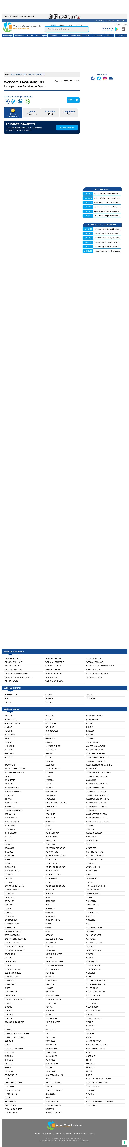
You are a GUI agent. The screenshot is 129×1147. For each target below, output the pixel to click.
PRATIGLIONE (51, 1052)
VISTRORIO (91, 1026)
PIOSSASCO (50, 1003)
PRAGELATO (50, 1030)
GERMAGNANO (11, 1113)
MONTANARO (51, 878)
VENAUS (89, 958)
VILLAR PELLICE (93, 996)
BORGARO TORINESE (14, 810)
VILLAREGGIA (92, 1007)
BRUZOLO (9, 852)
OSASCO (49, 924)
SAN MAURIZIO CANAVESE (97, 799)
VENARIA (90, 954)
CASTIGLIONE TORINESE (15, 950)
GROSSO (49, 735)
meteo (53, 25)
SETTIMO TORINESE (95, 856)
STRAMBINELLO (93, 867)
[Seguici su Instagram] (105, 78)
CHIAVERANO (10, 984)
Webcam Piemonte (54, 673)
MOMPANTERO (51, 852)
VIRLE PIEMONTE (93, 1018)
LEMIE (48, 776)
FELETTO (9, 1071)
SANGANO (90, 825)
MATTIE (48, 829)
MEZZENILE (50, 844)
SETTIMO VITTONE (94, 859)
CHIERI (8, 988)
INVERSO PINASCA (53, 746)
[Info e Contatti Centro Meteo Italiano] (111, 78)
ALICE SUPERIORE (12, 723)
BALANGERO (10, 765)
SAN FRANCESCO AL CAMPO (98, 772)
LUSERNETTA (51, 807)
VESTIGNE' (90, 1090)
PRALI (48, 1033)
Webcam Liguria (53, 658)
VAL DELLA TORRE (94, 928)
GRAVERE (49, 727)
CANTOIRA (9, 905)
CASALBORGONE (12, 924)
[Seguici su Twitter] (99, 78)
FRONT (8, 1098)
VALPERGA (90, 939)
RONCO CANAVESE (94, 716)
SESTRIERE (91, 848)
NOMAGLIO (50, 901)
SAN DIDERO (91, 769)
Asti (7, 698)
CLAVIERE (9, 1018)
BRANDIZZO (10, 829)
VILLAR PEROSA (93, 999)
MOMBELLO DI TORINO (55, 848)
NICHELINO (50, 890)
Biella (8, 702)
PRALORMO (50, 1037)
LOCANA (49, 788)
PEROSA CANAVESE (53, 969)
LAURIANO (49, 772)
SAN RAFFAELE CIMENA (96, 814)
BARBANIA (9, 784)
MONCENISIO (51, 863)
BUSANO (8, 863)
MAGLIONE (50, 814)
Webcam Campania (13, 670)
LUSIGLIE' (90, 1067)
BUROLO (8, 859)
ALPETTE (8, 731)
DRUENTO (9, 1060)
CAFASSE (9, 875)
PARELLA (49, 946)
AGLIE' (89, 1037)
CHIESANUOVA (11, 992)
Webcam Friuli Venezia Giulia (19, 677)
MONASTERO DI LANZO (55, 856)
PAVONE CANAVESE (53, 954)
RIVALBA (49, 1079)
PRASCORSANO (52, 1049)
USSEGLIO (90, 920)
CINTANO (8, 1011)
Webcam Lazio (11, 681)
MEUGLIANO (50, 841)
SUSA (88, 875)
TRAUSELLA (91, 901)
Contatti (120, 21)
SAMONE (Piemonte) (95, 754)
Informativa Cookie (79, 1134)
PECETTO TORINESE (54, 962)
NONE (48, 905)
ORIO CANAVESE (52, 920)
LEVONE (49, 784)
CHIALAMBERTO (12, 977)
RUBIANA (90, 731)
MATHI (48, 825)
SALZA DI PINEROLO (95, 750)
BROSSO (8, 837)
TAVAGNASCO (92, 878)
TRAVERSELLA (92, 905)
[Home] (22, 32)
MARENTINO (50, 818)
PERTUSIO (49, 977)
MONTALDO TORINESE (55, 867)
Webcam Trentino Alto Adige (100, 666)
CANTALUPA (10, 901)
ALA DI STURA (11, 720)
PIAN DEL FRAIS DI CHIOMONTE (99, 1101)
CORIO (7, 1045)
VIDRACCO (90, 973)
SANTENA (90, 829)
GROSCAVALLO (51, 731)
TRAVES (89, 909)
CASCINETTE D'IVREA (95, 1049)
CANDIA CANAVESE (13, 890)
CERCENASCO (11, 962)
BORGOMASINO (11, 818)
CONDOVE (9, 1041)
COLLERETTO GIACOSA (15, 1037)
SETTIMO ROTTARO (94, 852)
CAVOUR (8, 958)
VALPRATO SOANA (94, 943)
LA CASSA (49, 761)
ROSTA (89, 723)
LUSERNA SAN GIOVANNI (56, 803)
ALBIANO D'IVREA (93, 1041)
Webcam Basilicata (14, 662)
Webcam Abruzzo (13, 658)
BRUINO (8, 844)
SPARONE (90, 863)
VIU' (88, 1098)
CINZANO (9, 1015)
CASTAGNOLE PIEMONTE (15, 939)
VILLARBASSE (92, 1003)
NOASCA (49, 893)
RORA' (89, 1075)
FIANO (7, 1079)
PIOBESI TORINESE (53, 999)
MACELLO (49, 810)
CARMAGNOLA (11, 920)
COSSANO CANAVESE (14, 1049)
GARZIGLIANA (11, 1105)
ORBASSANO (50, 916)
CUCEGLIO (9, 1052)
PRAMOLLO (50, 1041)
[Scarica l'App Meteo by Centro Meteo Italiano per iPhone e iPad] (124, 29)
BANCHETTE (10, 780)
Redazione (110, 21)
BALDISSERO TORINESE (15, 772)
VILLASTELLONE (93, 1011)
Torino (89, 695)
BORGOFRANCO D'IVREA (97, 1045)
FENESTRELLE (11, 1075)
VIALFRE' (90, 1094)
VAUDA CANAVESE (94, 950)
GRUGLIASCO (51, 738)
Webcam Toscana (94, 662)
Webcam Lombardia (54, 662)
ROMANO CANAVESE (54, 1113)
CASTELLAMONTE (12, 943)
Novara (49, 698)
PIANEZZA (49, 984)
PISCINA (48, 1007)
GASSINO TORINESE (13, 1109)
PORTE (48, 1026)
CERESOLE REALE (12, 969)
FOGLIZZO (9, 1086)
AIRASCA (8, 716)
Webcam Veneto (94, 677)
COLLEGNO (9, 1030)
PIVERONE (49, 1011)
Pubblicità (57, 1134)
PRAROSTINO (51, 1045)
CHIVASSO (9, 1003)
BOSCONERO (10, 825)
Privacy (91, 1134)
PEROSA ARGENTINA (54, 965)
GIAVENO (49, 720)
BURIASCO (9, 856)
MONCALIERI (50, 859)
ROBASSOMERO (52, 1101)
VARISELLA (91, 946)
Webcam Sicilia (93, 658)
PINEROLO (50, 992)
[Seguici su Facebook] (93, 78)
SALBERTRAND (92, 742)
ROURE (89, 727)
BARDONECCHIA (12, 788)
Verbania (90, 698)
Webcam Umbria (93, 670)
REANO (48, 1067)
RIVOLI (48, 1098)
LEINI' (88, 1060)
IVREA (48, 757)
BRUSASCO (9, 848)
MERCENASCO (51, 837)
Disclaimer (67, 1134)
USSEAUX (90, 916)
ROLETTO (49, 1109)
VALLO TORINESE (93, 935)
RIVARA (48, 1086)
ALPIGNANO (10, 735)
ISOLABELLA (50, 750)
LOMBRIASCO (51, 795)
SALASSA (90, 738)
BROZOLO (9, 841)
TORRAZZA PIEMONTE (95, 886)
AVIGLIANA (9, 754)
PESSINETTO (51, 980)
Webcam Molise (52, 670)
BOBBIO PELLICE (12, 803)
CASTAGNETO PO (12, 935)
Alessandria (11, 695)
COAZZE (8, 1026)
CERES (8, 965)
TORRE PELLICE (93, 893)
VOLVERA (90, 1033)
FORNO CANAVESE (13, 1090)
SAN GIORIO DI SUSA (95, 788)
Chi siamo (100, 21)
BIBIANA (8, 799)
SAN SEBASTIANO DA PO (96, 818)
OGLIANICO (50, 912)
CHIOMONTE (10, 996)
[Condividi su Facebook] (7, 101)
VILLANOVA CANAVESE (95, 984)
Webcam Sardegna (54, 681)
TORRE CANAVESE (94, 890)
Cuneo (48, 695)
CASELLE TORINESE (13, 931)
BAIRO (7, 761)
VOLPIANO (90, 1030)
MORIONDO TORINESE (55, 886)
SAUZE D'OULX (92, 1086)
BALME (8, 776)
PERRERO (49, 973)
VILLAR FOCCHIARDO (95, 992)
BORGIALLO (10, 814)
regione (79, 25)
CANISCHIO (9, 897)
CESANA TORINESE (13, 973)
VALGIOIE (90, 931)
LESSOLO (49, 780)
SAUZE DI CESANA (94, 833)
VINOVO (89, 1015)
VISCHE (89, 1022)
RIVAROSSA (50, 1094)
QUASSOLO (50, 1060)
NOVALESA (50, 909)
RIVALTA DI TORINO (53, 1083)
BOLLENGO (9, 807)
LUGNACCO (50, 799)
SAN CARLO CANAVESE (96, 761)
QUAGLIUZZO (51, 1056)
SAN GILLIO (91, 780)
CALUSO (8, 878)
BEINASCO (9, 795)
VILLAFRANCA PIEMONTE (97, 980)
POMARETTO (51, 1018)
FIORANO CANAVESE (13, 1083)
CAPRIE (8, 909)
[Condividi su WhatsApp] (27, 101)
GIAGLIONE (50, 716)
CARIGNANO (10, 916)
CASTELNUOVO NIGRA (14, 946)
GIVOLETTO (50, 723)
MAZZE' (89, 1071)
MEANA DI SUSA (52, 833)
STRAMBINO (91, 871)
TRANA (89, 897)
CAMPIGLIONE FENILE (14, 886)
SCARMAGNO (92, 841)
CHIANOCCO (10, 980)
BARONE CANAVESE (13, 791)
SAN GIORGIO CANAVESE (97, 784)
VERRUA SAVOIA (93, 965)
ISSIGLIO (49, 754)
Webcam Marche (53, 666)
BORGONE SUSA (12, 822)
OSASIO (48, 928)
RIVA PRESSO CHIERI (54, 1075)
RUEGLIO (90, 735)
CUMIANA (9, 1056)
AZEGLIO (8, 757)
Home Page (7, 36)
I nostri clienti (46, 1134)
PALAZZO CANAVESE (54, 939)
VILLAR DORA (92, 988)
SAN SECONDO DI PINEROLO (98, 822)
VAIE (88, 924)
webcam (62, 25)
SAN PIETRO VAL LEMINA (96, 807)
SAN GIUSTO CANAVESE (96, 791)
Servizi (37, 1134)
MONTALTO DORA (53, 875)
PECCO (48, 958)
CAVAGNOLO (10, 954)
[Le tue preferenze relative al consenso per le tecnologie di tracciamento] (124, 1142)
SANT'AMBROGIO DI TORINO (98, 1079)
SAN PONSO (91, 810)
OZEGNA (49, 935)
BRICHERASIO (11, 833)
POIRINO (49, 1015)
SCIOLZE (90, 844)
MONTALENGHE (52, 871)
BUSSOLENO (10, 867)
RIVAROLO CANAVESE (54, 1090)
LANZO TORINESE (53, 769)
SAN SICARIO (92, 1105)
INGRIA (48, 742)
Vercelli (49, 702)
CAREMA (8, 912)
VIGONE (89, 977)
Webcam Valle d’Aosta (97, 673)
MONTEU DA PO (52, 882)
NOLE (47, 897)
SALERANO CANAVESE (95, 746)
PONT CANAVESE (52, 1022)
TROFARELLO (92, 912)
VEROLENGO (91, 962)
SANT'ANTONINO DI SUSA (97, 1083)
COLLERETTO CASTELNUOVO (17, 1033)
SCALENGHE (91, 837)
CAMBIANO (9, 882)
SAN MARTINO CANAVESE (97, 795)
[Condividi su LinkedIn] (20, 101)
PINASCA (49, 988)
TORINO (89, 882)
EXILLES (8, 1064)
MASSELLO (50, 822)
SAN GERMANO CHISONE (97, 776)
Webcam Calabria (13, 666)
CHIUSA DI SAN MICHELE (15, 999)
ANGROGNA (10, 746)
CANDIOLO (9, 893)
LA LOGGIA (50, 765)
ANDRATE (9, 742)
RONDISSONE (92, 720)
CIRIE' (88, 1052)
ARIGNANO (9, 750)
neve (71, 25)
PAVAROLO (50, 950)
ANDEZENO (9, 738)
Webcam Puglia (52, 677)
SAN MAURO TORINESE (96, 803)
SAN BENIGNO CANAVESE (97, 757)
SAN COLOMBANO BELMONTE (99, 765)
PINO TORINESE (52, 996)
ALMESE (8, 727)
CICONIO (8, 1007)
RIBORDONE (50, 1071)
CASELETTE (10, 928)
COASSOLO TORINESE (14, 1022)
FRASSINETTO (11, 1094)
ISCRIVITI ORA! (67, 128)
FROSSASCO (10, 1101)
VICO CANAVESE (93, 969)
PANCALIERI (50, 943)
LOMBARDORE (51, 791)
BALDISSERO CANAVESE (15, 769)
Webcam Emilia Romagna (16, 673)
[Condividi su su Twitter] (13, 101)
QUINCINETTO (51, 1064)
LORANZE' (90, 1064)
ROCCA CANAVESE (53, 1105)
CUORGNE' (91, 1056)
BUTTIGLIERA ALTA (13, 871)
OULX (47, 931)
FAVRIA (8, 1067)
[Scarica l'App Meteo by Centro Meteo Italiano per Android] (117, 29)
